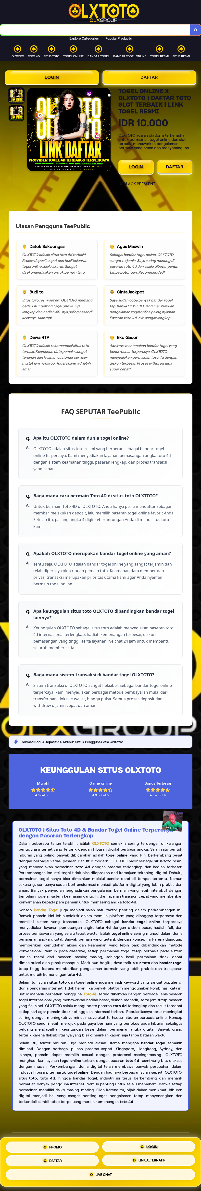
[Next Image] (107, 130)
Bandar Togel (46, 910)
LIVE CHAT (104, 1176)
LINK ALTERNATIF (151, 1161)
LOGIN (52, 77)
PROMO (55, 1145)
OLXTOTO (100, 843)
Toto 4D (91, 994)
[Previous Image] (31, 130)
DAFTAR (149, 77)
